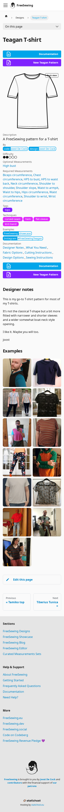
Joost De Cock (47, 779)
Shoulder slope (26, 188)
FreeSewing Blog (14, 642)
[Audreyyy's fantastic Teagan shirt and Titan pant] (17, 522)
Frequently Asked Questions (22, 686)
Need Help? (10, 697)
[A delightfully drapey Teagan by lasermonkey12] (17, 552)
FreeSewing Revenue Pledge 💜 (24, 741)
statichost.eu (37, 804)
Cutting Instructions (38, 252)
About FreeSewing (15, 674)
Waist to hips (11, 192)
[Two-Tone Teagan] (17, 373)
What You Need (36, 248)
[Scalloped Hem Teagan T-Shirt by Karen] (47, 402)
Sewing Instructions (39, 257)
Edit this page (23, 580)
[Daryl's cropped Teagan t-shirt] (17, 432)
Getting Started (13, 680)
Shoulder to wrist (35, 196)
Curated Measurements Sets (22, 654)
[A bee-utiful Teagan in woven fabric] (47, 492)
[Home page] (6, 16)
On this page (13, 26)
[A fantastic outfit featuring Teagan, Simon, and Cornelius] (47, 522)
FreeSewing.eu (13, 718)
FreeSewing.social (15, 729)
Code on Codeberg (15, 735)
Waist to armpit (48, 188)
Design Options (13, 257)
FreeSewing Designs (16, 631)
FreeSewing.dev (13, 724)
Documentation (13, 692)
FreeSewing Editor (15, 648)
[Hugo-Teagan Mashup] (47, 462)
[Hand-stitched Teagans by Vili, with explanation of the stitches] (17, 492)
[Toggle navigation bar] (5, 5)
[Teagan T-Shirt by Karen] (17, 402)
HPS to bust (32, 179)
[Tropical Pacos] (17, 462)
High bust (9, 166)
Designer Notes (13, 248)
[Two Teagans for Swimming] (47, 373)
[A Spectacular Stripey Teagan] (47, 432)
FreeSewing (10, 779)
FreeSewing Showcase (18, 637)
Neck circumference (24, 183)
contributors (14, 782)
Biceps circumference (17, 175)
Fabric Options (13, 252)
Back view (52, 75)
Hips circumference (35, 192)
